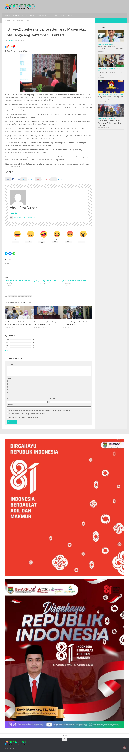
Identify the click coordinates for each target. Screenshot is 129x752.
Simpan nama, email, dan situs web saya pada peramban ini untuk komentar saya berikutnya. (39, 410)
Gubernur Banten (13, 296)
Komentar (10, 364)
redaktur (11, 40)
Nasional (7, 15)
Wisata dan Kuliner (45, 15)
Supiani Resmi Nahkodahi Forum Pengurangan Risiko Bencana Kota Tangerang (109, 123)
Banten (15, 15)
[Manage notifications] (124, 747)
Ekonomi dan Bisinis (66, 15)
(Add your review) (10, 351)
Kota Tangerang (18, 21)
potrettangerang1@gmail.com (24, 217)
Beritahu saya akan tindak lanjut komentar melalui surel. (27, 414)
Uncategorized (102, 70)
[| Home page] (20, 6)
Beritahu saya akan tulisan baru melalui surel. (24, 417)
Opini (55, 15)
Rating (9, 378)
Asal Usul (24, 15)
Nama (9, 399)
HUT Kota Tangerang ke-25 (24, 296)
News (27, 21)
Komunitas (33, 15)
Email (52, 399)
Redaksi (64, 735)
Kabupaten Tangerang (105, 94)
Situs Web (10, 404)
